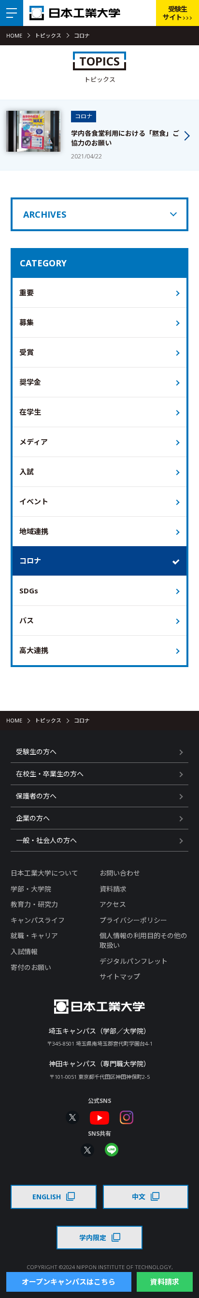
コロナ (30, 560)
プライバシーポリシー (133, 920)
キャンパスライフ (38, 920)
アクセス (113, 904)
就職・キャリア (34, 935)
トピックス (48, 35)
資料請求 (113, 888)
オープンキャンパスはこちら (68, 1281)
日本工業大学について (44, 873)
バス (26, 620)
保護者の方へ (36, 795)
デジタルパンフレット (134, 961)
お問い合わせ (120, 873)
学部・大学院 (31, 888)
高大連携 (33, 650)
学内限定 (92, 1237)
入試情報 (24, 951)
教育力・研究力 (34, 904)
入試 (26, 471)
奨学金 (30, 382)
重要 (26, 292)
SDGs (28, 590)
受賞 (26, 352)
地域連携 (33, 531)
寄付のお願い (31, 967)
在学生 (30, 412)
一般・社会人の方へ (46, 840)
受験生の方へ (36, 751)
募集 (26, 322)
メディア (33, 441)
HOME (14, 35)
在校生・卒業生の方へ (50, 773)
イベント (33, 501)
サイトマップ (120, 976)
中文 (138, 1196)
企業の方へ (33, 818)
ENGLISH (46, 1196)
